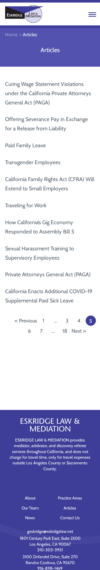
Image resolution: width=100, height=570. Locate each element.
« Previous (26, 321)
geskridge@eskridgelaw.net (50, 531)
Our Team (30, 508)
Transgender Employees (33, 162)
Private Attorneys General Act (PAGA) (48, 274)
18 (64, 331)
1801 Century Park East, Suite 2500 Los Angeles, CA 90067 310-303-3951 (50, 544)
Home (11, 34)
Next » (79, 331)
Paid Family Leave (25, 145)
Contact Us (70, 517)
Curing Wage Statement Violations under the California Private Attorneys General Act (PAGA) (48, 93)
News (30, 517)
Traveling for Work (25, 205)
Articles (70, 508)
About (30, 498)
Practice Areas (70, 498)
